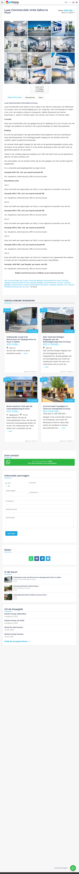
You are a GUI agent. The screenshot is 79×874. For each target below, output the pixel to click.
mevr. (9, 483)
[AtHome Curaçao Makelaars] (40, 2)
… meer (25, 353)
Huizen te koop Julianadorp (15, 614)
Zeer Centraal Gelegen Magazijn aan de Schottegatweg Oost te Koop (57, 339)
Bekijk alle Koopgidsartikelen (15, 641)
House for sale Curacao (13, 627)
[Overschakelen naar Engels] (76, 2)
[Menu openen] (2, 2)
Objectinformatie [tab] (15, 97)
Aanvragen (11, 533)
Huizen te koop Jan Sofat (14, 620)
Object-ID (27, 371)
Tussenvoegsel (10, 491)
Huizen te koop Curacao (13, 634)
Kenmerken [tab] (30, 97)
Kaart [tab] (41, 97)
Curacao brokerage (30, 285)
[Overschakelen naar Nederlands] (73, 2)
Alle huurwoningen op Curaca (16, 280)
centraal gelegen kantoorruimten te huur (46, 283)
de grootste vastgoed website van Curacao (56, 285)
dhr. (8, 486)
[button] (31, 558)
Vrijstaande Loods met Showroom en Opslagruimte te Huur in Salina (21, 339)
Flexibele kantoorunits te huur (16, 287)
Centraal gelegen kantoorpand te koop (45, 280)
